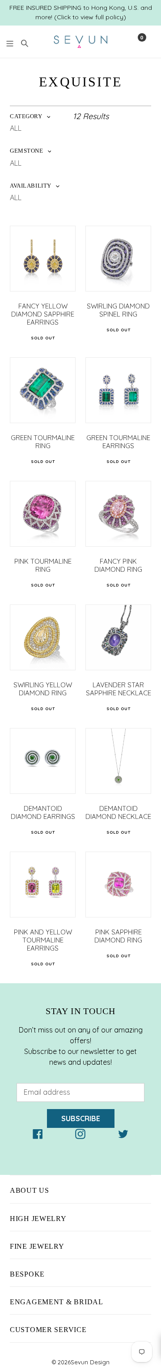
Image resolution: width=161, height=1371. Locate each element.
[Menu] (10, 42)
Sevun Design (90, 1362)
